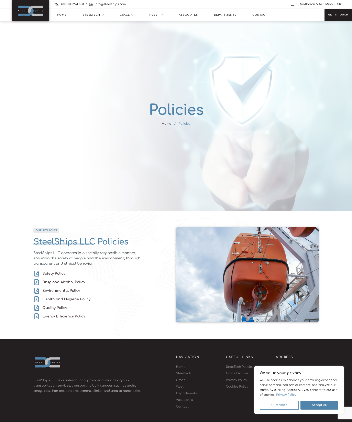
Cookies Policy (237, 386)
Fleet (180, 386)
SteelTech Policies (239, 367)
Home (166, 124)
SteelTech (183, 373)
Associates (188, 14)
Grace (180, 380)
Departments (225, 14)
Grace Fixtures (237, 373)
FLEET (154, 14)
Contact (259, 14)
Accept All (319, 405)
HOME (62, 14)
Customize (279, 405)
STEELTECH (91, 14)
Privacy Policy (286, 394)
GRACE (125, 14)
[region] (299, 390)
